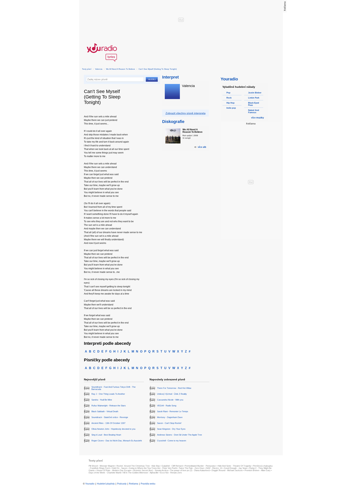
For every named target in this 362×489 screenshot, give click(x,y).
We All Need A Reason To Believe (120, 69)
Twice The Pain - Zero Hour (191, 468)
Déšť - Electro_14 (214, 468)
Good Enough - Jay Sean (235, 468)
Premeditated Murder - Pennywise (200, 466)
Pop (228, 93)
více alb (202, 147)
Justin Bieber (254, 93)
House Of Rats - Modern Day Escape (114, 470)
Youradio (89, 483)
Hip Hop (230, 103)
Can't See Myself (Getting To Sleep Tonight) (158, 69)
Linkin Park (253, 98)
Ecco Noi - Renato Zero (171, 472)
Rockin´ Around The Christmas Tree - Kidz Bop (138, 466)
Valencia (98, 69)
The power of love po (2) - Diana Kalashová (190, 470)
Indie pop (231, 108)
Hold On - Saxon (119, 468)
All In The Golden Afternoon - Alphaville (140, 472)
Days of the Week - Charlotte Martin (105, 472)
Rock (229, 98)
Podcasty (122, 483)
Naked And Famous (253, 111)
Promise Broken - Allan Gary (258, 470)
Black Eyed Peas (253, 104)
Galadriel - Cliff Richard (172, 466)
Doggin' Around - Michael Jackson (227, 470)
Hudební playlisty (106, 483)
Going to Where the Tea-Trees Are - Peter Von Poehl (153, 468)
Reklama (133, 483)
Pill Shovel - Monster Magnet (102, 466)
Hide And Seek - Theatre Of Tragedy (234, 466)
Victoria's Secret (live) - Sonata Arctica (150, 470)
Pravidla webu (148, 483)
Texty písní (86, 69)
